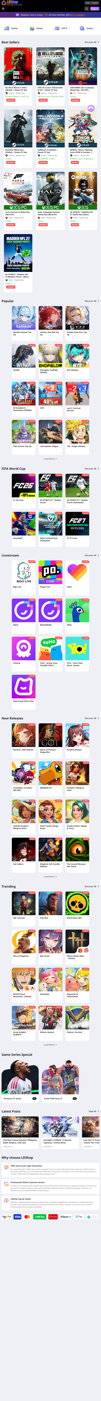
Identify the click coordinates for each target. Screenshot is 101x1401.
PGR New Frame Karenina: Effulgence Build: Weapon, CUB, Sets (20, 1141)
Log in (94, 9)
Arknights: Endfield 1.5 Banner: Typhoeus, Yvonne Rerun (57, 1141)
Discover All (90, 42)
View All (92, 1111)
